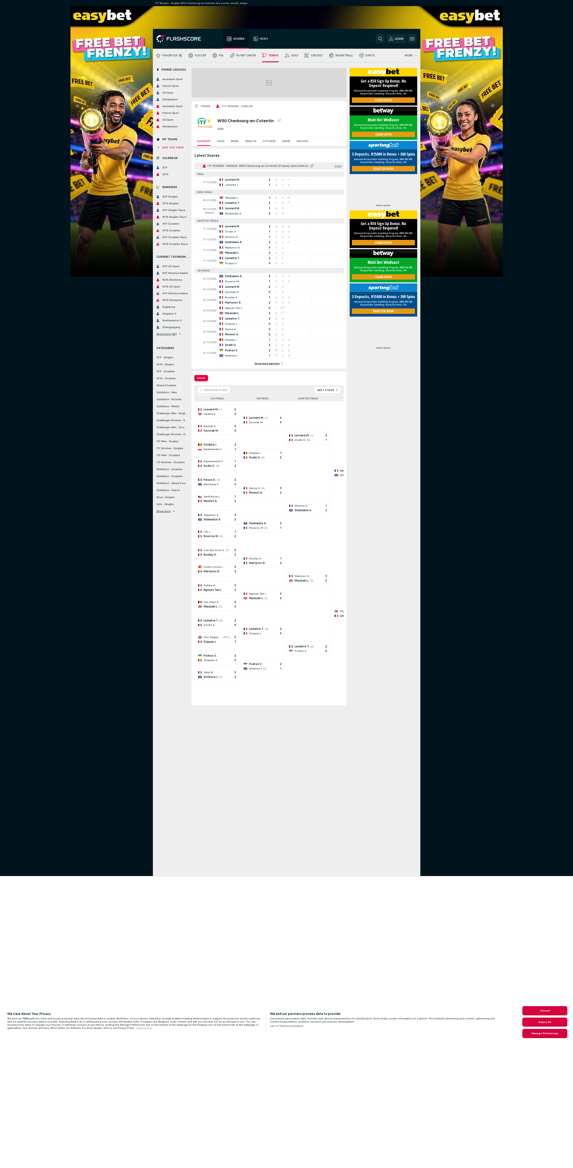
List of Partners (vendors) (286, 1026)
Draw (286, 141)
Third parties (144, 1028)
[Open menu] (412, 38)
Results (250, 141)
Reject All (545, 1022)
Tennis (205, 106)
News (235, 141)
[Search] (380, 38)
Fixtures (269, 141)
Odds (220, 141)
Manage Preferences (544, 1033)
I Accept (544, 1010)
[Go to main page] (181, 38)
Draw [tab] (201, 378)
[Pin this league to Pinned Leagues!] (279, 120)
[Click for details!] (269, 182)
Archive (302, 141)
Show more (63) (166, 334)
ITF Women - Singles (237, 106)
